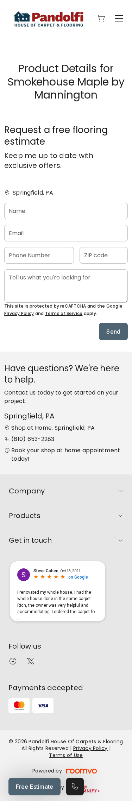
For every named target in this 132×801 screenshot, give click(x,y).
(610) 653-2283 (32, 439)
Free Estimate (34, 786)
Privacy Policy (19, 313)
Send (113, 331)
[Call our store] (75, 786)
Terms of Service (64, 313)
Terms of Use (66, 755)
